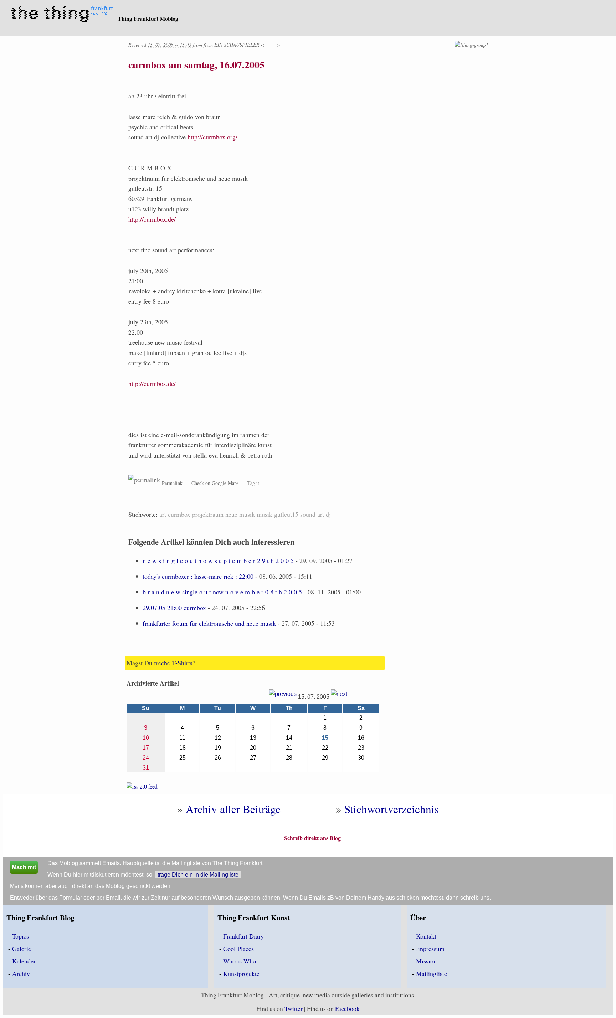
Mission (426, 961)
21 (289, 748)
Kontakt (426, 936)
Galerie (21, 948)
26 (218, 758)
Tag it (253, 483)
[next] (339, 697)
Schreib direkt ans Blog (312, 838)
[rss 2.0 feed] (142, 787)
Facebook (347, 1008)
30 (361, 758)
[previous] (283, 697)
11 (182, 738)
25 (182, 758)
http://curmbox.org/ (212, 137)
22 (325, 748)
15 (325, 738)
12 (218, 738)
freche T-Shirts (173, 662)
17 (146, 748)
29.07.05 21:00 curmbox (174, 607)
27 (253, 758)
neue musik (240, 514)
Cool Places (238, 948)
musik (264, 514)
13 (253, 738)
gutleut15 (286, 514)
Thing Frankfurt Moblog (148, 18)
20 (253, 748)
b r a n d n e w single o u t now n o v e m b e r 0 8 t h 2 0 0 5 (222, 592)
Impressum (430, 948)
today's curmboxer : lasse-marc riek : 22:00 (198, 576)
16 (361, 738)
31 (146, 768)
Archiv (21, 973)
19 (218, 748)
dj (328, 514)
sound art (312, 514)
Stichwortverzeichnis (391, 808)
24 (146, 758)
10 (146, 738)
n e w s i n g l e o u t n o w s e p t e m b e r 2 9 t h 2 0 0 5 (218, 560)
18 (182, 748)
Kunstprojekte (241, 973)
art (162, 514)
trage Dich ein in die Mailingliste (198, 875)
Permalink (172, 483)
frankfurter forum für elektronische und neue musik (209, 623)
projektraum (208, 514)
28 (289, 758)
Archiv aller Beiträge (233, 808)
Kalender (24, 961)
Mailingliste (431, 973)
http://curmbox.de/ (152, 219)
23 (361, 748)
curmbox (179, 514)
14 (289, 738)
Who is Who (239, 961)
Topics (20, 936)
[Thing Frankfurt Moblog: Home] (63, 15)
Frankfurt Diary (243, 936)
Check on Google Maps (214, 483)
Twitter (293, 1008)
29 (325, 758)
